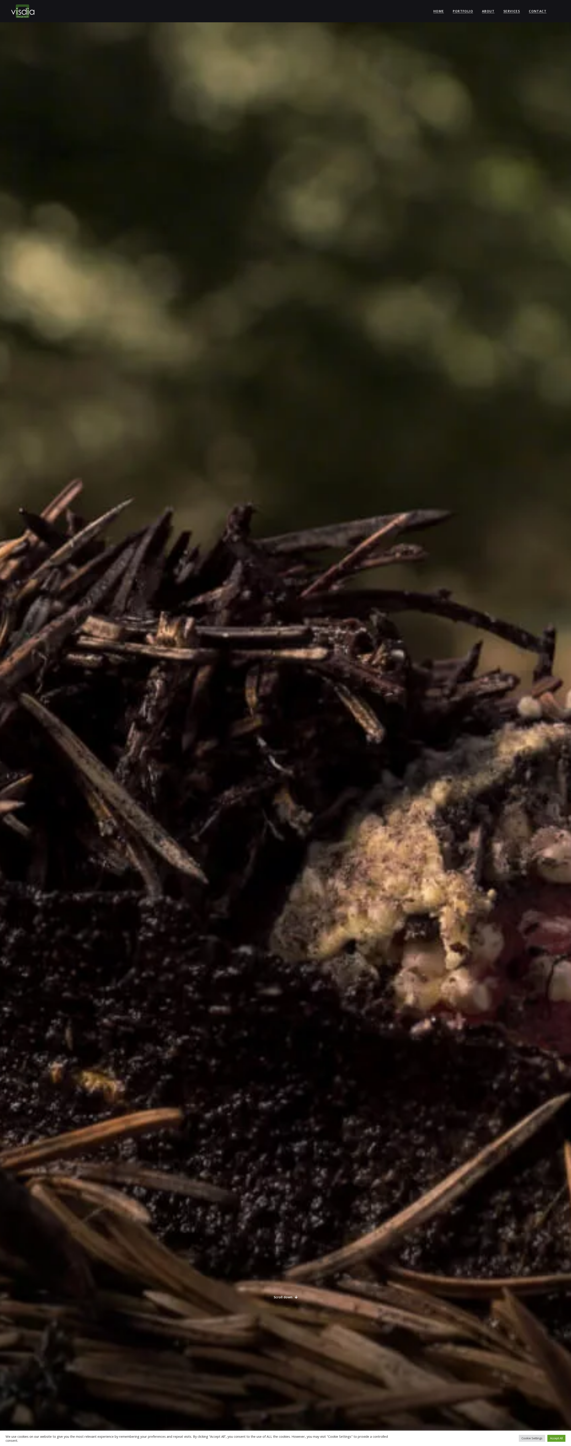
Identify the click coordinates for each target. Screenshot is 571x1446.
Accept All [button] (556, 1438)
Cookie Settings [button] (531, 1438)
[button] (285, 1297)
